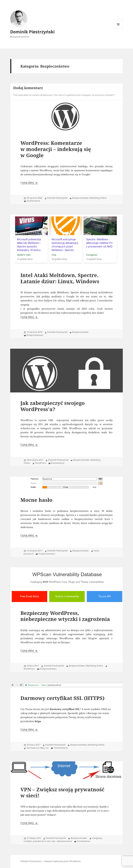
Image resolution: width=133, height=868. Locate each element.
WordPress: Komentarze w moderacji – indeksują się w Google (55, 148)
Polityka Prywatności (31, 861)
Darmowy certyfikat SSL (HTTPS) (62, 697)
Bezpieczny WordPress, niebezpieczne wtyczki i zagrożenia (65, 616)
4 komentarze (33, 200)
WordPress (40, 463)
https (42, 747)
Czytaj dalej (29, 182)
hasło (96, 550)
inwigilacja (97, 838)
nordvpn (28, 841)
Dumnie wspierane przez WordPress (62, 861)
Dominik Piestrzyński (32, 32)
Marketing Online (98, 198)
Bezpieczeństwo (80, 198)
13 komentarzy (61, 747)
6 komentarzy (57, 463)
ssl (47, 747)
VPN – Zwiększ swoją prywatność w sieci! (62, 792)
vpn (53, 841)
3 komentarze (83, 841)
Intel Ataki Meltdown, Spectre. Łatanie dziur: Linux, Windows (59, 278)
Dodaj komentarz (35, 335)
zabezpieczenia (64, 841)
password (28, 553)
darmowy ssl (33, 747)
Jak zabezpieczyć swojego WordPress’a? (52, 406)
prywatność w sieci (42, 841)
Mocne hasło (36, 499)
